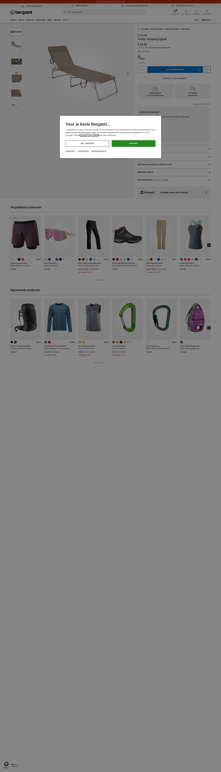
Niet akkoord (87, 143)
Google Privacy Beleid (89, 135)
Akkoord (133, 143)
